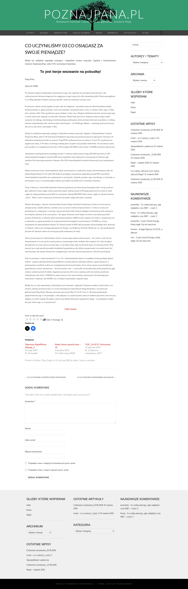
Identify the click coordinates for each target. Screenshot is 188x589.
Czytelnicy (130, 33)
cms (132, 237)
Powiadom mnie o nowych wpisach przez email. (48, 470)
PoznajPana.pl (94, 14)
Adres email (30, 440)
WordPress (87, 584)
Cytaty (30, 33)
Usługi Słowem (81, 33)
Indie (133, 102)
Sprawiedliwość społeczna (142, 146)
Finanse (37, 360)
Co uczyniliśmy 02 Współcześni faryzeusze (45, 377)
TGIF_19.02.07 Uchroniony (97, 344)
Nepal (133, 112)
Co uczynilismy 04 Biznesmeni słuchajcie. (96, 377)
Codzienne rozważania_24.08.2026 (145, 130)
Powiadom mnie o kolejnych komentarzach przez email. (52, 463)
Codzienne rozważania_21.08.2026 (145, 179)
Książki (44, 33)
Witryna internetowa (33, 452)
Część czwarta (70, 309)
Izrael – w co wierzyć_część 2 (143, 138)
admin (75, 360)
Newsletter (60, 33)
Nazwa (28, 428)
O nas (145, 33)
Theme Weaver (124, 584)
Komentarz (30, 401)
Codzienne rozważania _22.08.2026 (146, 154)
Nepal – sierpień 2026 (140, 163)
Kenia (99, 33)
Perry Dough (47, 360)
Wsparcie (113, 33)
